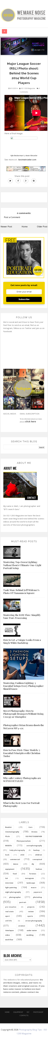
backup (36, 850)
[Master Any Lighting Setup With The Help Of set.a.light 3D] (24, 46)
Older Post (42, 226)
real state (9, 911)
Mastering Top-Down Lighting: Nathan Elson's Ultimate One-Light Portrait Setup (22, 565)
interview (9, 883)
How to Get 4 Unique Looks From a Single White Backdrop (22, 641)
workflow (9, 940)
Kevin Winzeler (31, 155)
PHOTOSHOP (38, 1012)
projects (30, 907)
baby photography (17, 850)
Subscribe (24, 299)
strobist (21, 926)
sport (7, 916)
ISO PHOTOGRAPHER (33, 836)
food (15, 874)
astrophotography (34, 846)
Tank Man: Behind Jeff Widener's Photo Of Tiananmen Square (21, 592)
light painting (11, 887)
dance (15, 864)
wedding (29, 935)
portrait (22, 902)
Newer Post (6, 226)
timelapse (9, 930)
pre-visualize (10, 907)
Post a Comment (12, 217)
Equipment (18, 1012)
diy (33, 864)
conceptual (37, 859)
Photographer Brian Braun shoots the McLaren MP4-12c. (23, 727)
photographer (15, 897)
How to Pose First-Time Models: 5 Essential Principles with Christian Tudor (21, 753)
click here (30, 421)
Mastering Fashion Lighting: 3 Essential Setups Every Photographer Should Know (23, 686)
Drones (34, 832)
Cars (30, 827)
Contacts (24, 1015)
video (7, 935)
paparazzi (38, 892)
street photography (33, 921)
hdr (6, 878)
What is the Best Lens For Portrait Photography (21, 804)
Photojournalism (24, 841)
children (38, 855)
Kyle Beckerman (17, 155)
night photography (13, 892)
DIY (28, 1012)
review (31, 911)
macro (33, 887)
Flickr (7, 836)
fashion (39, 869)
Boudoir (8, 827)
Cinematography (12, 832)
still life (8, 921)
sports (30, 916)
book (7, 855)
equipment (9, 869)
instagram (29, 878)
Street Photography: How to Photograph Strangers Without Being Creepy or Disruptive (23, 713)
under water (32, 930)
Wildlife (8, 846)
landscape (30, 883)
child (22, 855)
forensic (32, 874)
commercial (15, 859)
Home (25, 226)
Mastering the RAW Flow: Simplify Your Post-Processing (21, 616)
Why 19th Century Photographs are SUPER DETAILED (22, 780)
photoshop (37, 897)
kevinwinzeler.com (27, 159)
